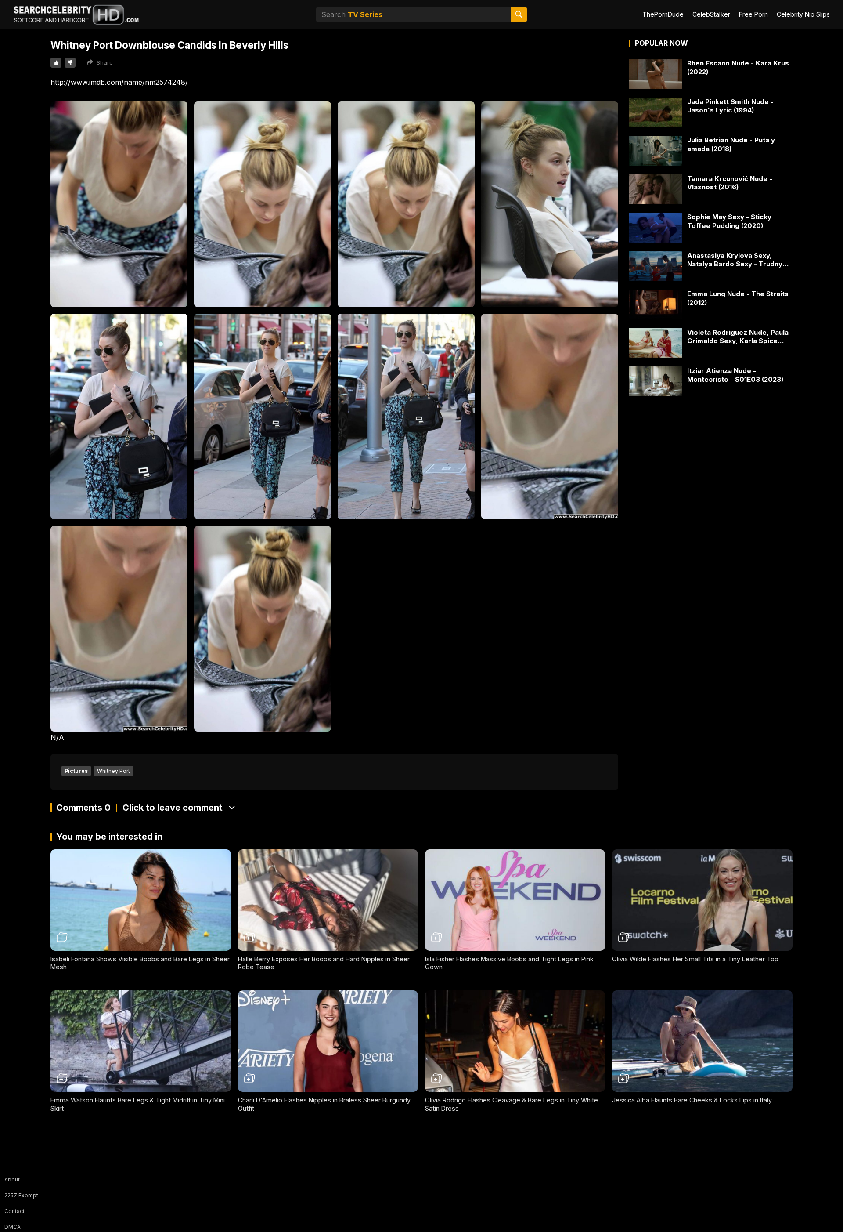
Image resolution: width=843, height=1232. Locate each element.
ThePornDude (663, 14)
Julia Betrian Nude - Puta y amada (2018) (731, 144)
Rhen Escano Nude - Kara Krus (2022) (738, 67)
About (12, 1179)
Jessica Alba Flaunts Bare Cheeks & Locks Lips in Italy (692, 1100)
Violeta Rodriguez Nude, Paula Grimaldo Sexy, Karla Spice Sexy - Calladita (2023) (738, 336)
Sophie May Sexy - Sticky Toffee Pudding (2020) (729, 221)
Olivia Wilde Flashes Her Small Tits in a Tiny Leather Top (695, 959)
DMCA (12, 1227)
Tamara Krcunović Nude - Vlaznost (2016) (729, 183)
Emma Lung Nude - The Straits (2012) (738, 298)
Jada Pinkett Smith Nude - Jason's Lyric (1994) (730, 106)
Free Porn (753, 14)
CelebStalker (711, 14)
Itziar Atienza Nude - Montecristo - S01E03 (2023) (735, 375)
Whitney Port (113, 771)
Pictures (76, 771)
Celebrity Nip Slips (803, 14)
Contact (14, 1211)
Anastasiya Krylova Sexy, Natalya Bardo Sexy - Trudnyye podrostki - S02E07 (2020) (739, 259)
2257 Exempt (21, 1195)
